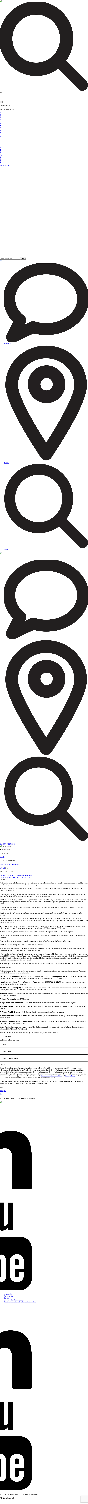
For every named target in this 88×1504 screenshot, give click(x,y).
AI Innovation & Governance (14, 1300)
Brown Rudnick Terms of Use (51, 1076)
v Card (2, 868)
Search (6, 549)
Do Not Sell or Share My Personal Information (20, 1302)
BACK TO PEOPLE (7, 844)
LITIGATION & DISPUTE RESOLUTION (15, 877)
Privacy (6, 1298)
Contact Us (8, 1294)
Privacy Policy (70, 1076)
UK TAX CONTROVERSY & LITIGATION (16, 875)
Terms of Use (8, 1296)
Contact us (7, 343)
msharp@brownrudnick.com (9, 864)
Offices (6, 463)
